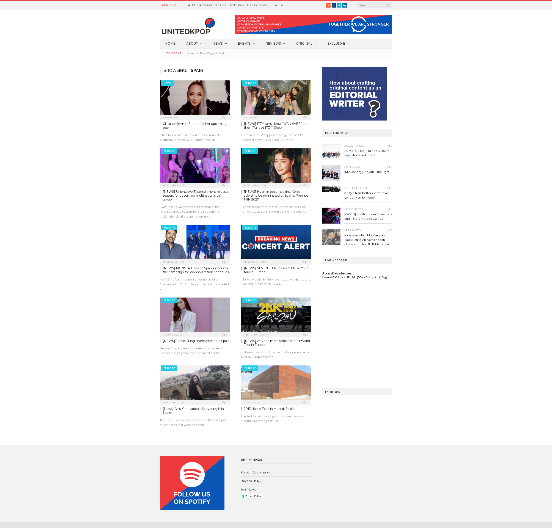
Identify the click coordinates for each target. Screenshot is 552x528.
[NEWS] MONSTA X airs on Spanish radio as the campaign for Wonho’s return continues (196, 270)
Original (304, 43)
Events (244, 43)
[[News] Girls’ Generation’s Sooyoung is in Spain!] (195, 384)
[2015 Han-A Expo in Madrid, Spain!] (276, 384)
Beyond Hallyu (251, 481)
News (218, 43)
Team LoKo (249, 489)
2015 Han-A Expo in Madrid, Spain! (269, 409)
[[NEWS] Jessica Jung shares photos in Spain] (195, 316)
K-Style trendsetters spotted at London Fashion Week (366, 195)
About (192, 43)
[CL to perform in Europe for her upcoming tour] (195, 99)
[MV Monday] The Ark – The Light (366, 172)
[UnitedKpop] (187, 24)
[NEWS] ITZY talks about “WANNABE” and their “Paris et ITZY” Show (276, 126)
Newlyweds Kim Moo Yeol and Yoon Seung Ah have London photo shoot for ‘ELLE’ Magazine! (367, 239)
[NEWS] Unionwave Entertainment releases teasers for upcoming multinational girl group (196, 195)
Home (170, 43)
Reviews (273, 43)
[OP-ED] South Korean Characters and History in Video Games (368, 216)
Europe (250, 83)
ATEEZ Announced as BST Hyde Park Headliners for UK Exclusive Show (237, 5)
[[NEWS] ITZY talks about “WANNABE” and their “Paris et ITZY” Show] (276, 99)
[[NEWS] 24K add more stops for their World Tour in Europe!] (276, 316)
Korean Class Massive (256, 472)
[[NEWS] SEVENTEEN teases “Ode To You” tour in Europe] (276, 243)
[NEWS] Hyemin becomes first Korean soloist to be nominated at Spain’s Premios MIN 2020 (276, 195)
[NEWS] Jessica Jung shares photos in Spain (196, 341)
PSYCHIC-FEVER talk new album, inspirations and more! (367, 153)
